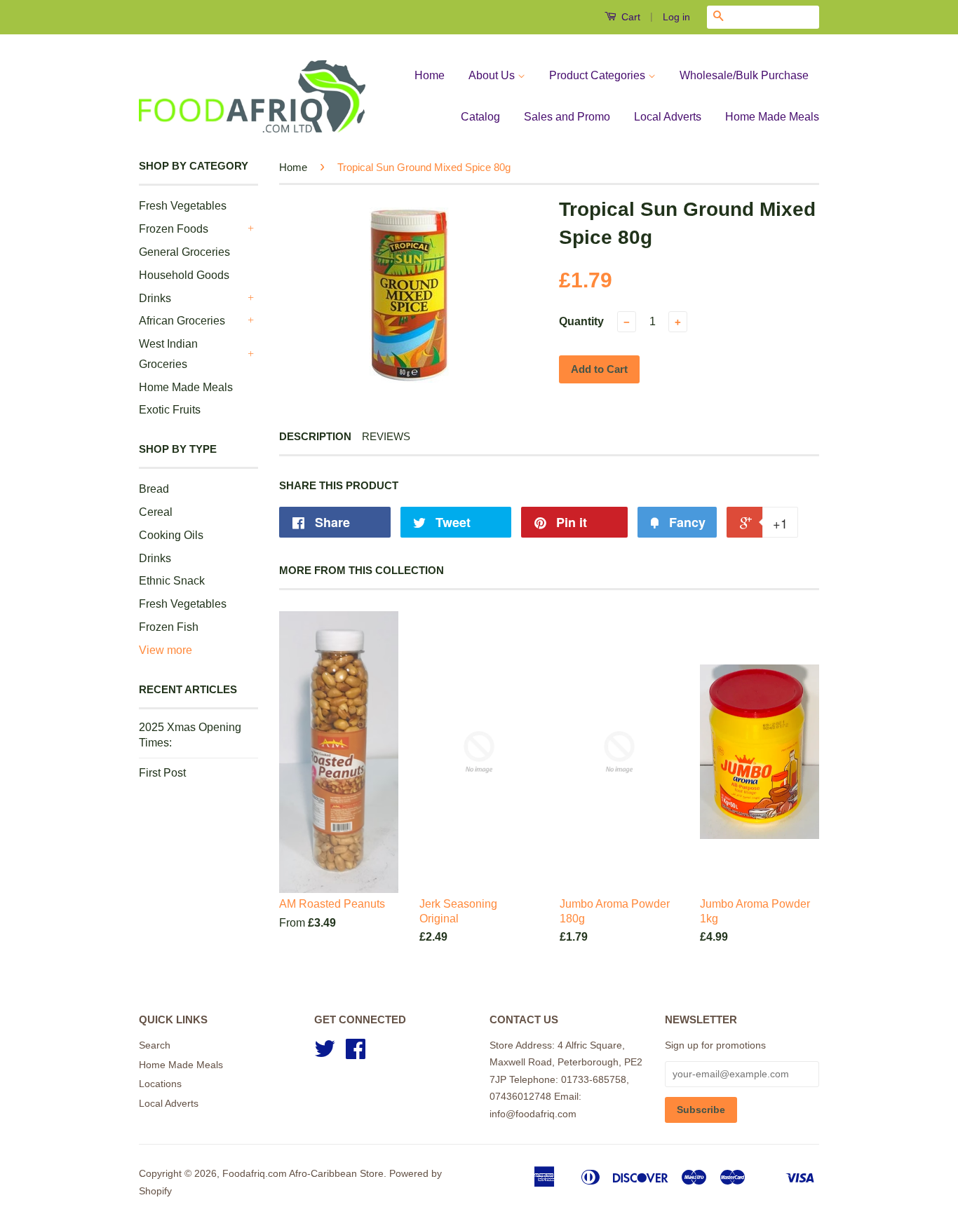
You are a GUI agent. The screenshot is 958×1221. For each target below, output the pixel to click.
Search (154, 1045)
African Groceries (182, 321)
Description (315, 436)
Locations (160, 1084)
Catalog (480, 117)
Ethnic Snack (172, 581)
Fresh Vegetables (183, 206)
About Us (493, 75)
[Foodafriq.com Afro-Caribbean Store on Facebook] (355, 1054)
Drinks (155, 298)
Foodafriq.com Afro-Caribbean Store (303, 1173)
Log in (676, 16)
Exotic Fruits (170, 410)
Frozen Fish (168, 627)
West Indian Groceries (168, 354)
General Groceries (184, 252)
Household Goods (184, 275)
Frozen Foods (173, 229)
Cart (629, 16)
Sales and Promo (567, 117)
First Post (162, 773)
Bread (154, 489)
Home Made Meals (772, 117)
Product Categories (598, 75)
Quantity (581, 321)
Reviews (386, 436)
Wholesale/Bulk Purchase (744, 75)
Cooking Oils (171, 535)
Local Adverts (667, 117)
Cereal (156, 512)
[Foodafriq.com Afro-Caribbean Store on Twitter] (324, 1054)
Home (429, 75)
